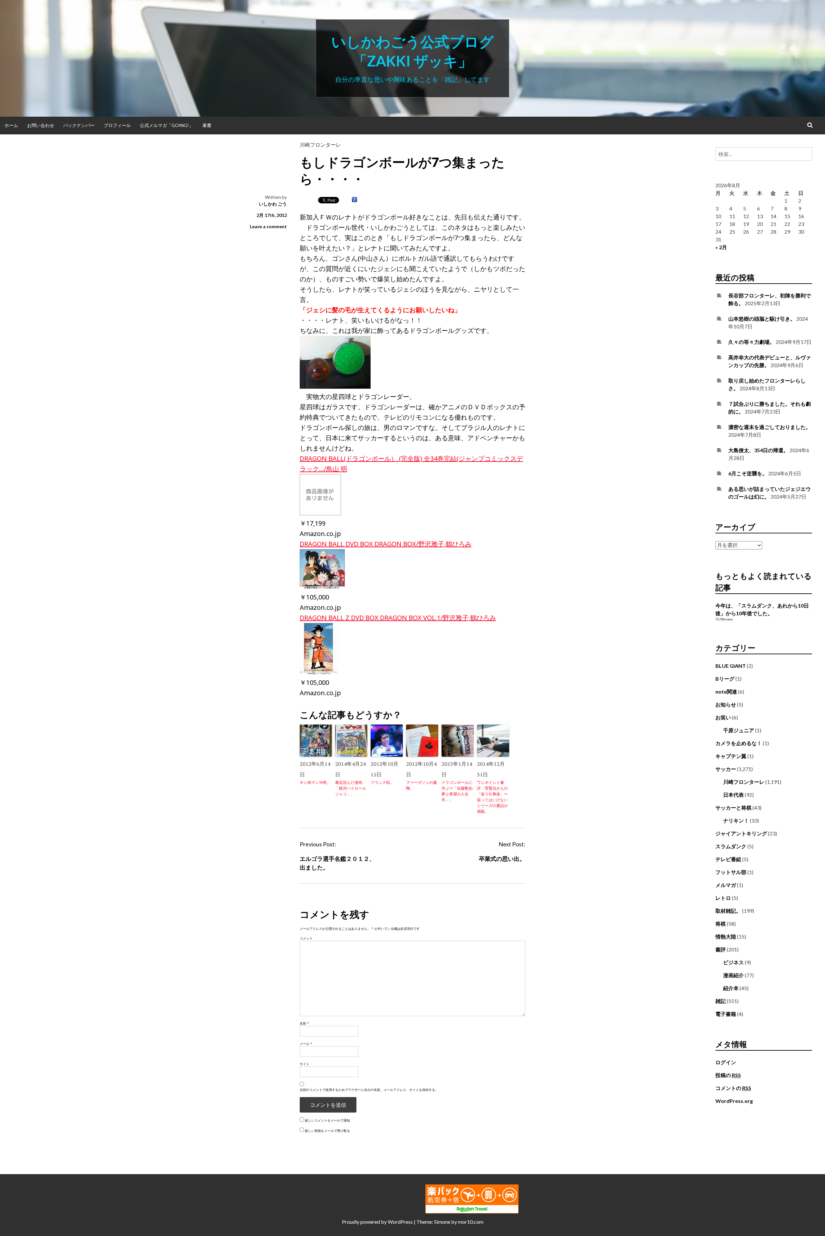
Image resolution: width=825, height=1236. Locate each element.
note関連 (726, 691)
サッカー (725, 769)
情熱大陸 (725, 936)
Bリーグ (724, 679)
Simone (442, 1222)
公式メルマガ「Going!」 (166, 125)
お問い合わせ (40, 125)
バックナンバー (79, 125)
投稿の (728, 1075)
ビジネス (733, 962)
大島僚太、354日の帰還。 (758, 450)
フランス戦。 (382, 782)
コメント (306, 938)
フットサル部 (730, 872)
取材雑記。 (728, 911)
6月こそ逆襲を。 (747, 473)
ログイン (725, 1062)
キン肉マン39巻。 (315, 782)
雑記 (720, 1001)
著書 (206, 125)
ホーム (11, 125)
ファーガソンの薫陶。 (421, 785)
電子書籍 (725, 1014)
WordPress (400, 1222)
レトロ (723, 898)
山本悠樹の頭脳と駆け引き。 (761, 319)
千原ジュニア (738, 730)
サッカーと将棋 (733, 807)
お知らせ (725, 704)
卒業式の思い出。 (502, 858)
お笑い (723, 717)
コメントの (733, 1088)
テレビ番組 (728, 859)
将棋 (720, 923)
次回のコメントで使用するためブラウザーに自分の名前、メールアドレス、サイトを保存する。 (369, 1089)
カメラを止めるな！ (738, 743)
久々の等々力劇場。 (751, 342)
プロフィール (117, 125)
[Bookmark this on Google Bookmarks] (354, 200)
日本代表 (733, 795)
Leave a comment (268, 226)
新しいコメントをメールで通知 (327, 1120)
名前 (304, 1023)
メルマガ (725, 885)
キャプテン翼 (730, 756)
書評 (720, 949)
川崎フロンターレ (320, 144)
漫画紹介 (733, 975)
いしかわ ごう (273, 204)
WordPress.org (734, 1101)
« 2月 (721, 247)
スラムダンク (730, 846)
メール (306, 1043)
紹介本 (731, 988)
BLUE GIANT (730, 666)
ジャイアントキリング (741, 833)
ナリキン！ (736, 820)
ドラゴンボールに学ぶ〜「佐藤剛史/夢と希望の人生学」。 (458, 791)
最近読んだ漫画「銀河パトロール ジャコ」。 (351, 788)
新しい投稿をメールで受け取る (327, 1130)
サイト (304, 1064)
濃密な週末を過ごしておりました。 (769, 427)
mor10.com (470, 1222)
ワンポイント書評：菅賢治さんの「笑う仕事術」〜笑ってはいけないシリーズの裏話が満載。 (492, 797)
